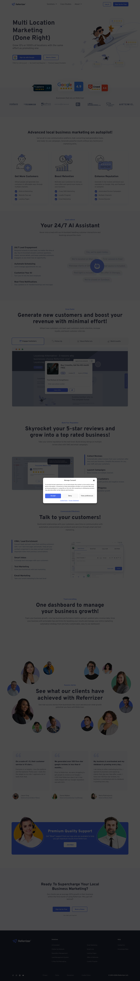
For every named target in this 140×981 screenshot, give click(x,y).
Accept (53, 496)
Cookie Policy (64, 500)
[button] (94, 480)
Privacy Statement (74, 500)
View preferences (87, 496)
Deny (70, 496)
